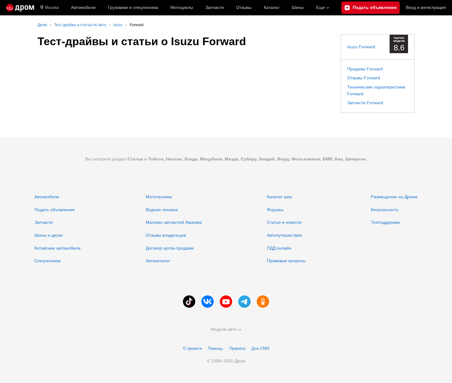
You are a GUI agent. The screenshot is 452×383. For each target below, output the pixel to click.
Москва (52, 7)
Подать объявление (54, 209)
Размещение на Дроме (394, 196)
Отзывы (244, 7)
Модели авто (224, 329)
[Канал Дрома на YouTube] (226, 301)
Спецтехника (47, 260)
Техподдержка (385, 222)
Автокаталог (158, 260)
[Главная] (20, 7)
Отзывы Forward (363, 77)
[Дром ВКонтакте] (207, 301)
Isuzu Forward (361, 46)
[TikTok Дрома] (189, 301)
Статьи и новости (284, 222)
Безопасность (384, 209)
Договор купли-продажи (170, 248)
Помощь (215, 348)
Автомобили (83, 7)
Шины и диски (48, 235)
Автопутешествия (284, 235)
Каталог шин (279, 196)
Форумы (275, 209)
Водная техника (162, 209)
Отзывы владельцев (166, 235)
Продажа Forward (365, 68)
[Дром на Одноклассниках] (263, 301)
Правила (237, 348)
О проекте (192, 348)
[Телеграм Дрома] (244, 301)
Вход (426, 7)
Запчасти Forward (365, 102)
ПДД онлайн (279, 248)
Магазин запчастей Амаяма (174, 222)
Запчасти (214, 7)
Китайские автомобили (57, 248)
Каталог (272, 7)
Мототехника (159, 196)
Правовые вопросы (286, 260)
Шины (298, 7)
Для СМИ (260, 348)
